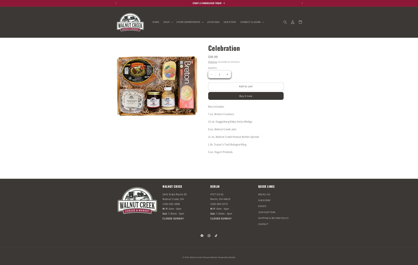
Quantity (212, 67)
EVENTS (262, 206)
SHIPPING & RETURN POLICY (273, 218)
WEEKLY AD (264, 194)
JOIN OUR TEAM (266, 212)
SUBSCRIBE (264, 200)
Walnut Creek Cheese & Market (204, 257)
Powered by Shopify (226, 257)
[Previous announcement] (115, 3)
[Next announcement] (302, 3)
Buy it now (245, 96)
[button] (167, 22)
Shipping (212, 61)
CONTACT (263, 224)
